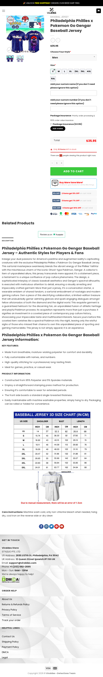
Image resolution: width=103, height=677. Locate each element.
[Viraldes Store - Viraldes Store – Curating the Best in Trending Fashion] (51, 11)
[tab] (7, 241)
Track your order (11, 620)
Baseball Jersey (59, 16)
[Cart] (98, 11)
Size (53, 65)
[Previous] (10, 34)
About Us (7, 599)
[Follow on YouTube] (61, 526)
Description (7, 241)
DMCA (5, 652)
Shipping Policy (10, 641)
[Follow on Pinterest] (56, 526)
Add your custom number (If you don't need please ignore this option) (70, 101)
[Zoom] (10, 50)
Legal (5, 657)
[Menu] (3, 11)
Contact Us (8, 636)
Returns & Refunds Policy (16, 604)
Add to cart (73, 171)
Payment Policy (10, 646)
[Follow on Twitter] (51, 526)
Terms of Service (11, 614)
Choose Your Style (60, 51)
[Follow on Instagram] (46, 526)
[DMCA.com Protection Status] (11, 579)
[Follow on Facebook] (41, 526)
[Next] (40, 34)
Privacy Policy (9, 609)
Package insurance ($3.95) (67, 124)
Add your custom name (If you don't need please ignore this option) (72, 86)
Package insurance (60, 115)
